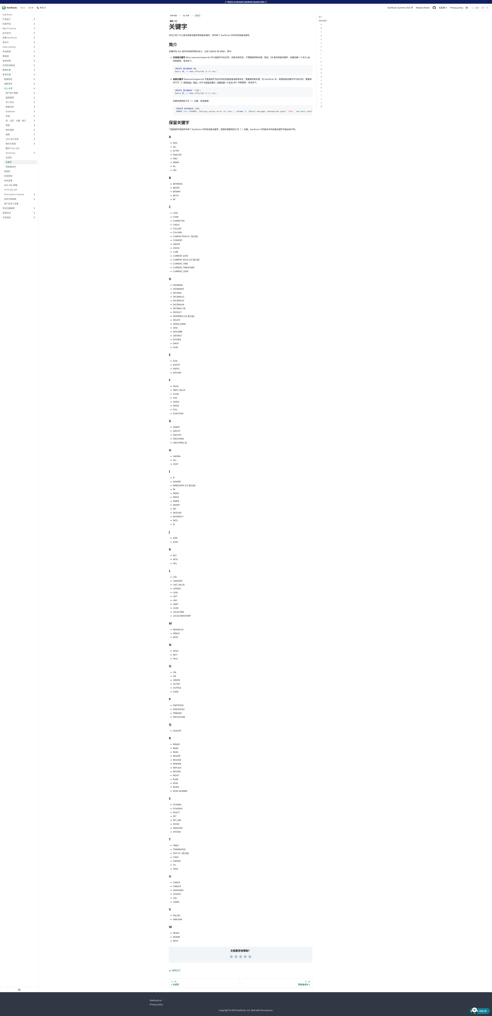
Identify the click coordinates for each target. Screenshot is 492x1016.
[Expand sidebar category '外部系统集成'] (34, 65)
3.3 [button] (29, 7)
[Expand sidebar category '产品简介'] (34, 19)
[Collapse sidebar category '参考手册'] (34, 74)
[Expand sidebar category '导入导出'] (34, 102)
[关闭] (489, 2)
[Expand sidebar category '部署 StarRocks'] (34, 38)
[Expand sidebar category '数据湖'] (34, 56)
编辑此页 (176, 970)
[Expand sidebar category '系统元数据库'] (34, 199)
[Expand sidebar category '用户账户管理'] (34, 93)
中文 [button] (42, 7)
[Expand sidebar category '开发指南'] (34, 217)
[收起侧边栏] (19, 989)
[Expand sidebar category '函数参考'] (34, 84)
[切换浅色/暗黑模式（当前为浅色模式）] (467, 8)
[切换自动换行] (304, 108)
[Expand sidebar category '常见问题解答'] (34, 208)
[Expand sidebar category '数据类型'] (34, 79)
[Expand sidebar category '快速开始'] (34, 24)
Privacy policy (456, 7)
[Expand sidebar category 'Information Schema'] (34, 194)
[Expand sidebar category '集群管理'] (34, 98)
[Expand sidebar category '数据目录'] (34, 107)
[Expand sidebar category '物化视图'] (34, 130)
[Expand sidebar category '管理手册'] (34, 70)
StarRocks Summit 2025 (398, 7)
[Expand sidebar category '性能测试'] (34, 213)
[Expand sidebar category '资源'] (34, 116)
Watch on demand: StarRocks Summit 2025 (246, 2)
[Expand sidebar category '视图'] (34, 125)
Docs (22, 7)
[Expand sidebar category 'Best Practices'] (34, 28)
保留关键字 (323, 20)
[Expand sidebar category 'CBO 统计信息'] (34, 139)
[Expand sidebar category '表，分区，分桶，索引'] (34, 121)
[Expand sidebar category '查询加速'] (34, 61)
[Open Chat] (480, 1010)
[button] (20, 153)
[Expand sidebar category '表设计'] (34, 42)
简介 (320, 17)
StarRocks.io (156, 1000)
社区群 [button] (442, 7)
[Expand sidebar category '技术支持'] (34, 33)
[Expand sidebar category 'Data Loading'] (34, 47)
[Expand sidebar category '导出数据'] (34, 51)
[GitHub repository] (434, 8)
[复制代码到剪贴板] (309, 68)
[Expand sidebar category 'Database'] (34, 111)
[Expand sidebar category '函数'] (34, 134)
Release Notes (423, 7)
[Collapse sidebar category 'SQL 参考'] (34, 88)
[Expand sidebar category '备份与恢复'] (34, 144)
